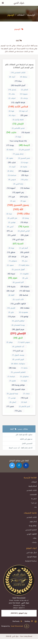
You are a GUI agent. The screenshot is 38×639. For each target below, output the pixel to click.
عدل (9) (24, 260)
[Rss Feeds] (21, 621)
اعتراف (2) (12, 98)
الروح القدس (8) (18, 359)
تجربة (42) (11, 273)
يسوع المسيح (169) (18, 205)
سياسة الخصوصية (31, 561)
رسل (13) (18, 410)
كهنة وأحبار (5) (18, 119)
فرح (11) (11, 196)
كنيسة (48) (24, 145)
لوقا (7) (18, 136)
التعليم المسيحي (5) (18, 372)
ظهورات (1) (24, 273)
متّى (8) (25, 278)
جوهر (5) (9, 342)
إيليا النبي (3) (18, 183)
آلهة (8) (11, 295)
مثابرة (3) (23, 166)
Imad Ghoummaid (17, 626)
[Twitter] (12, 465)
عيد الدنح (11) (18, 350)
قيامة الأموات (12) (18, 102)
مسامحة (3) (12, 175)
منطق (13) (11, 252)
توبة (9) (11, 248)
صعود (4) (9, 158)
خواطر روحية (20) (18, 385)
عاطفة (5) (10, 149)
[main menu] (2, 3)
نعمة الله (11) (24, 290)
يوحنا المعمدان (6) (18, 325)
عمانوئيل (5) (24, 376)
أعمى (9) (10, 226)
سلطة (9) (23, 76)
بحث (35, 507)
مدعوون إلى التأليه (26, 439)
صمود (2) (10, 265)
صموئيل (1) (13, 260)
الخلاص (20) (24, 252)
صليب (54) (11, 132)
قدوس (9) (12, 179)
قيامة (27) (12, 256)
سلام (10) (24, 179)
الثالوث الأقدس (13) (18, 303)
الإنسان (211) (18, 333)
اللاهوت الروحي (32, 534)
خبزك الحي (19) (18, 239)
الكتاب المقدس (32, 490)
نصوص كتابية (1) (24, 342)
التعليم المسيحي (31, 529)
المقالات (21, 15)
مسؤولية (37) (23, 171)
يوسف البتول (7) (18, 355)
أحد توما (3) (23, 111)
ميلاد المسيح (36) (18, 389)
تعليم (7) (12, 380)
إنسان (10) (12, 89)
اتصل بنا (34, 498)
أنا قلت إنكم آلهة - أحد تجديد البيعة (20, 447)
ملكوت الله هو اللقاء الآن (24, 434)
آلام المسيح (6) (18, 282)
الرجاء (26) (10, 290)
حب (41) (10, 231)
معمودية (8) (23, 312)
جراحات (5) (24, 98)
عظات (35, 538)
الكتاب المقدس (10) (18, 72)
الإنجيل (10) (11, 308)
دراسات (34, 542)
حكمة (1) (24, 367)
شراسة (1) (11, 376)
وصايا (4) (25, 218)
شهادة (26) (24, 308)
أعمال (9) (13, 402)
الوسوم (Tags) (32, 556)
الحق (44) (18, 338)
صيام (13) (11, 316)
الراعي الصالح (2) (24, 230)
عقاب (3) (12, 94)
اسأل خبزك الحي (31, 552)
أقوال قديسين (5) (18, 269)
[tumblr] (26, 465)
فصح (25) (23, 115)
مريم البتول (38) (18, 329)
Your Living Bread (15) (18, 141)
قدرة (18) (24, 397)
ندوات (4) (12, 115)
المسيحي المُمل (27, 443)
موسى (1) (12, 397)
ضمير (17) (10, 406)
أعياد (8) (12, 76)
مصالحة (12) (25, 188)
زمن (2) (12, 201)
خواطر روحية (33, 525)
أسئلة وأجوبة (32, 486)
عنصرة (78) (23, 226)
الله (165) (18, 209)
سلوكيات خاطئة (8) (18, 363)
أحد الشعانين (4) (18, 346)
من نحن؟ (34, 502)
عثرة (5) (9, 213)
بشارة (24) (24, 196)
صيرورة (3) (24, 94)
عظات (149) (23, 213)
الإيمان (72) (18, 124)
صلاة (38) (12, 368)
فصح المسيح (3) (24, 158)
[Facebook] (19, 465)
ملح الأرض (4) (12, 218)
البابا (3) (24, 402)
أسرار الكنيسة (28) (18, 85)
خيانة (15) (24, 222)
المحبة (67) (18, 244)
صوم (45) (12, 278)
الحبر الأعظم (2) (24, 406)
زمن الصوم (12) (18, 192)
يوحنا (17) (10, 145)
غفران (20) (25, 235)
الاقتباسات (33, 494)
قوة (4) (11, 111)
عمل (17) (24, 256)
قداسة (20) (23, 295)
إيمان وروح (33, 521)
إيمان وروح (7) (18, 153)
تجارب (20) (12, 162)
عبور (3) (23, 201)
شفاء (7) (26, 393)
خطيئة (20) (24, 286)
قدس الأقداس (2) (18, 128)
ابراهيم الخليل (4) (18, 320)
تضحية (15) (25, 132)
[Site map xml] (36, 622)
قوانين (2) (11, 222)
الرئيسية (31, 15)
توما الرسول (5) (12, 393)
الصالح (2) (24, 89)
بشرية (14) (11, 286)
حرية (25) (24, 175)
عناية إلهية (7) (24, 265)
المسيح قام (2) (24, 149)
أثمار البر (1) (23, 248)
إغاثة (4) (10, 171)
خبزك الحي (19, 3)
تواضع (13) (24, 316)
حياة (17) (18, 81)
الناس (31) (12, 235)
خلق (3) (11, 312)
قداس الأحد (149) (18, 106)
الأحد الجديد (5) (18, 299)
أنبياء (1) (12, 166)
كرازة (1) (24, 380)
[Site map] (32, 621)
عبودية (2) (24, 162)
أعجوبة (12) (11, 188)
